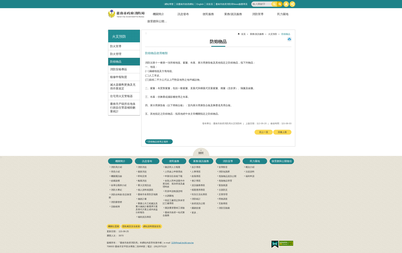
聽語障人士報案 (172, 167)
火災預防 (272, 34)
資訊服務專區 (198, 185)
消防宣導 (257, 14)
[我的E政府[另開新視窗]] (275, 244)
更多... (195, 212)
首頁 (243, 34)
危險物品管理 (225, 180)
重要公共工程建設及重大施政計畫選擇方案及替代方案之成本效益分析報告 (147, 208)
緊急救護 (223, 185)
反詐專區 (196, 167)
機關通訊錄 (116, 176)
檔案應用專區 (198, 190)
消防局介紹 (116, 167)
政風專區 (196, 176)
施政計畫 (142, 199)
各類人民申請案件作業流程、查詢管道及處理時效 (174, 183)
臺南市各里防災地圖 (148, 194)
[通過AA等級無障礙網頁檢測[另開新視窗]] (286, 243)
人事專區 (196, 171)
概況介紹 (250, 167)
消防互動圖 (224, 208)
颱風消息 (142, 180)
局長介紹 (115, 171)
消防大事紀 (116, 190)
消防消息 (142, 167)
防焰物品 (115, 61)
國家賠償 (196, 208)
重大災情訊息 (144, 185)
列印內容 (289, 39)
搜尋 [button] (274, 4)
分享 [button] (292, 4)
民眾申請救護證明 (173, 191)
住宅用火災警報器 (121, 96)
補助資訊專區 (144, 217)
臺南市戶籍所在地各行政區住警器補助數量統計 (123, 107)
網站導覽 (169, 4)
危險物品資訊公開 (227, 176)
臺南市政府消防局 (126, 14)
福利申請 (250, 176)
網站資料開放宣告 (152, 226)
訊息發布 (183, 14)
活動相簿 (115, 206)
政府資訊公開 (198, 203)
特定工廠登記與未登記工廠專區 (174, 202)
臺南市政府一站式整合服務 (174, 214)
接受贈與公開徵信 (158, 21)
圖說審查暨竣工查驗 (175, 208)
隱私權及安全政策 (131, 226)
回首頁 (209, 4)
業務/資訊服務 (233, 14)
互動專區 (223, 203)
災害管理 (223, 194)
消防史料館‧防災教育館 (120, 196)
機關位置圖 (113, 226)
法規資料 (250, 171)
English (200, 4)
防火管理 (115, 54)
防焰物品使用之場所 (158, 141)
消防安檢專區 (118, 69)
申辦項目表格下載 (173, 176)
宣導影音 (223, 167)
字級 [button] (286, 4)
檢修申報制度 (118, 77)
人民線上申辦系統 (173, 171)
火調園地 (169, 195)
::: (108, 31)
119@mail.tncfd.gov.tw (182, 242)
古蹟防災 (223, 190)
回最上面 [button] (282, 132)
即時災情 (142, 176)
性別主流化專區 (199, 194)
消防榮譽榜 (116, 202)
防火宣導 (115, 46)
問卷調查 (223, 199)
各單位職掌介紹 (118, 185)
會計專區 (196, 180)
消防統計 (196, 199)
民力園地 (282, 14)
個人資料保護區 (145, 190)
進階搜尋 (280, 4)
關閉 (201, 153)
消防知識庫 (224, 171)
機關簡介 (158, 14)
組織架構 (115, 180)
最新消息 (142, 171)
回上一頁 (263, 132)
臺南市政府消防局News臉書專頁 (231, 4)
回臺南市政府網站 (185, 4)
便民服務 (208, 14)
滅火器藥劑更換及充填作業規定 (123, 86)
